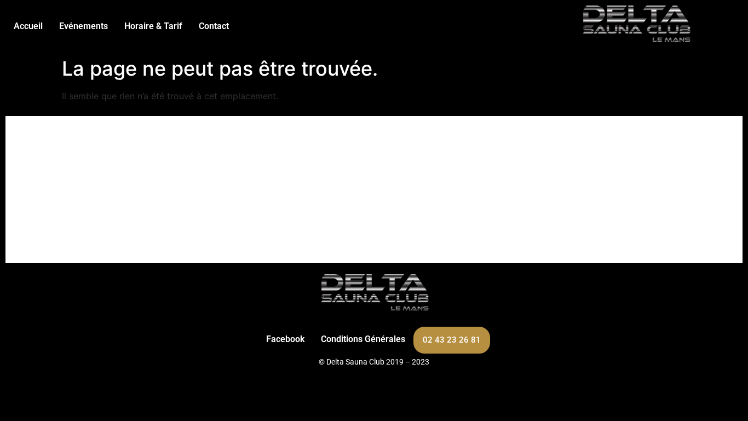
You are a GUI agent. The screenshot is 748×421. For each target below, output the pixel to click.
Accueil (28, 26)
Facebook (285, 339)
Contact (214, 26)
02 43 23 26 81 (452, 340)
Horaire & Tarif (153, 26)
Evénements (83, 26)
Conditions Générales (363, 339)
